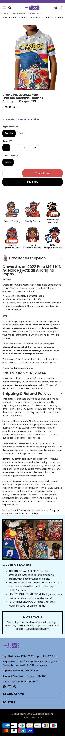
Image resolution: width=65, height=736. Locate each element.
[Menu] (4, 7)
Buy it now (32, 181)
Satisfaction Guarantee (24, 373)
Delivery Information (27, 119)
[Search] (10, 7)
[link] (11, 212)
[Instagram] (9, 687)
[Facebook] (4, 687)
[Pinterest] (15, 687)
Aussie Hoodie (41, 714)
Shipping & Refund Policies (27, 393)
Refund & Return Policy (26, 513)
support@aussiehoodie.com (32, 629)
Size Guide (8, 119)
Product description (27, 258)
